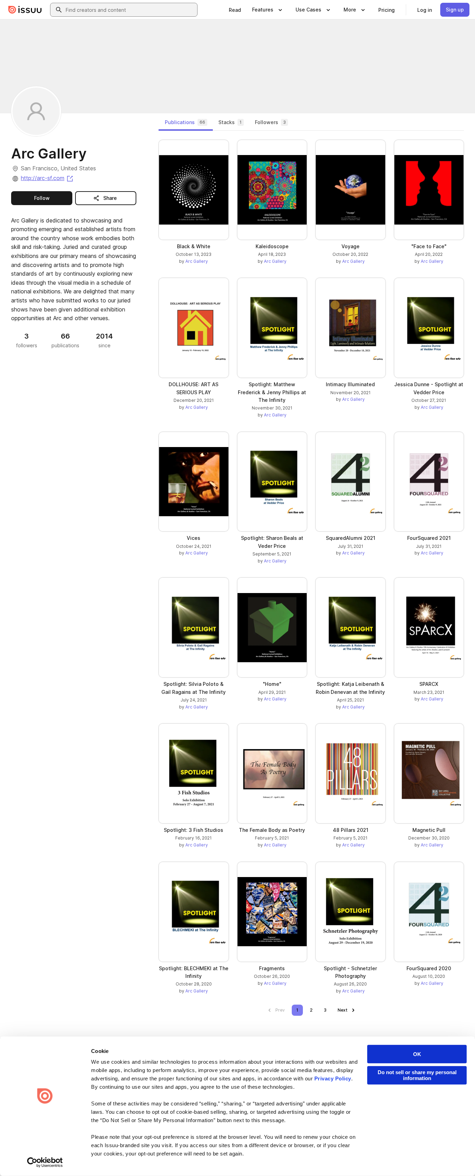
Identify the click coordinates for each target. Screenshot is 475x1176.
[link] (235, 10)
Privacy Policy (332, 1078)
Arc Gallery (196, 261)
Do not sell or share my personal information (417, 1075)
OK (417, 1054)
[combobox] (130, 9)
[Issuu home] (25, 10)
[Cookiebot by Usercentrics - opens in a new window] (45, 1162)
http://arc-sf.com (47, 178)
